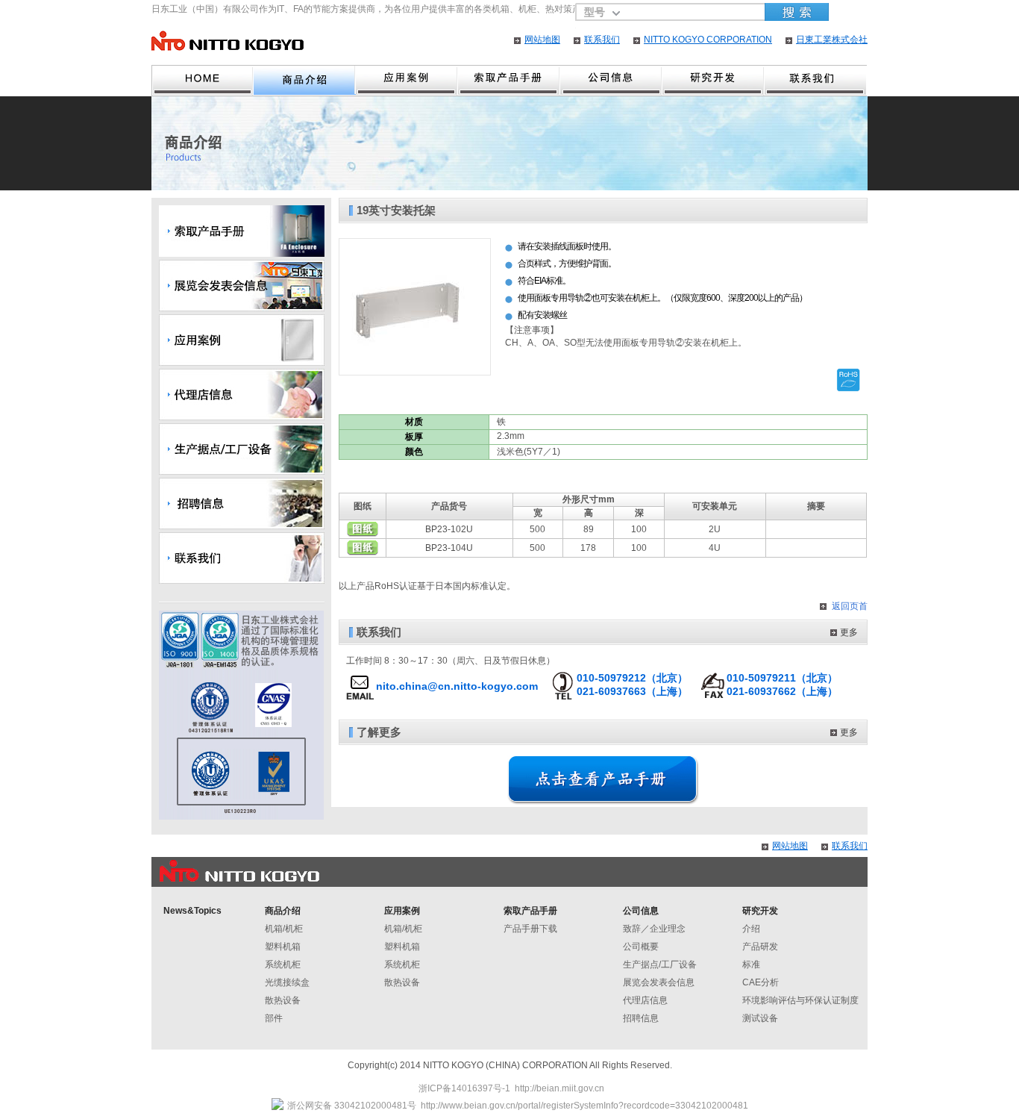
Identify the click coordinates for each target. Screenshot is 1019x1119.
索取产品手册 (530, 911)
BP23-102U (449, 529)
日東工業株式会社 (832, 39)
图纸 (362, 529)
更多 (849, 632)
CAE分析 (760, 982)
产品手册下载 (530, 928)
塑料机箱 (283, 946)
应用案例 (407, 80)
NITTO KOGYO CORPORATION (708, 39)
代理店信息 (645, 1000)
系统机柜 (283, 964)
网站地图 (542, 39)
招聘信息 (641, 1018)
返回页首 (850, 606)
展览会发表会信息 (659, 982)
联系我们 (602, 39)
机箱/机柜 (284, 928)
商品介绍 (305, 80)
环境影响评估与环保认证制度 (800, 1000)
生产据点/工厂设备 (660, 964)
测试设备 (760, 1018)
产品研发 (760, 946)
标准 (751, 964)
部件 (274, 1018)
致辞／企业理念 (654, 928)
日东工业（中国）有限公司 (227, 41)
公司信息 (641, 911)
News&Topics (192, 911)
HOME (202, 80)
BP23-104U (449, 548)
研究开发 (713, 80)
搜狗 (797, 12)
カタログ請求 (509, 80)
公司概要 (641, 946)
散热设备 (283, 1000)
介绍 (751, 928)
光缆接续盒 (287, 982)
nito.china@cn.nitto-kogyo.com (457, 686)
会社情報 (611, 80)
